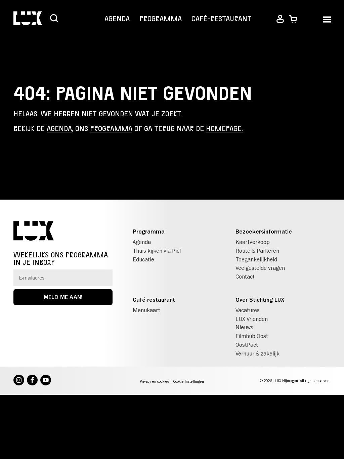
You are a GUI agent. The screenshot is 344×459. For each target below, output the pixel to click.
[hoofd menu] (327, 19)
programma (111, 128)
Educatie (143, 259)
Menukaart (146, 310)
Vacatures (247, 310)
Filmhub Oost (251, 336)
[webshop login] (280, 19)
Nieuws (244, 327)
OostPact (246, 344)
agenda (59, 128)
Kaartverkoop (252, 242)
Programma (160, 18)
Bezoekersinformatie (263, 231)
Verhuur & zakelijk (257, 353)
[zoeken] (54, 19)
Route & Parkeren (257, 250)
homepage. (224, 128)
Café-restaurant (221, 18)
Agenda (117, 18)
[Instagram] (18, 381)
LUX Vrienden (251, 319)
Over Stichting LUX (259, 299)
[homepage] (27, 19)
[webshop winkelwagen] (293, 19)
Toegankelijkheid (256, 259)
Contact (245, 276)
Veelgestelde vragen (260, 267)
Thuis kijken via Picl (157, 250)
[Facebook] (32, 381)
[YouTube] (45, 381)
